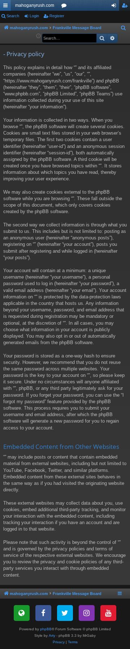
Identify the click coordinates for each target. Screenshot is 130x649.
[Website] (22, 613)
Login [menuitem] (115, 7)
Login (34, 16)
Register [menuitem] (126, 7)
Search (12, 16)
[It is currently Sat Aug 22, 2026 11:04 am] (38, 36)
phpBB (46, 629)
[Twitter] (65, 613)
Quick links (7, 7)
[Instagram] (87, 613)
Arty (52, 635)
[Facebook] (43, 613)
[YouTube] (108, 613)
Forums (65, 7)
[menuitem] (123, 28)
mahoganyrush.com (34, 5)
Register (56, 16)
